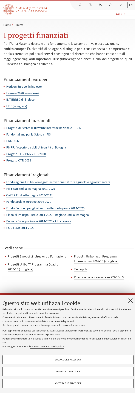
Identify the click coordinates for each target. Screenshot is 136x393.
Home (7, 25)
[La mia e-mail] (121, 5)
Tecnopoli (80, 269)
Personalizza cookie (68, 371)
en (131, 5)
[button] (91, 14)
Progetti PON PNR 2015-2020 (26, 154)
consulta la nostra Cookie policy (47, 346)
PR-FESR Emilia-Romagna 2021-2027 (30, 189)
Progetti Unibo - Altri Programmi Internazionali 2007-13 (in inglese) (96, 259)
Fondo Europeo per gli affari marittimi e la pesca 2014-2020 (45, 208)
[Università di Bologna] (25, 9)
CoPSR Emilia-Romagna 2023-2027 (29, 195)
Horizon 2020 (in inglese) (22, 93)
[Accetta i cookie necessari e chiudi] (130, 300)
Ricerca (19, 25)
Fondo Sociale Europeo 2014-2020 (28, 202)
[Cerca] (81, 5)
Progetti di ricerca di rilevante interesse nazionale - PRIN (43, 128)
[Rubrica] (91, 5)
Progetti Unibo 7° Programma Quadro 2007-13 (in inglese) (33, 267)
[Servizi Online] (101, 5)
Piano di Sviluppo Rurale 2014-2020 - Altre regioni (38, 221)
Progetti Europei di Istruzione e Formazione (37, 256)
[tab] (130, 5)
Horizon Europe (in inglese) (24, 86)
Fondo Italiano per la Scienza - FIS (28, 134)
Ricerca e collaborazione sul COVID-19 (99, 277)
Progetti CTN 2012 (18, 160)
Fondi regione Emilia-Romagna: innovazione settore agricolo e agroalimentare (58, 182)
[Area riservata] (111, 5)
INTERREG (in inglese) (21, 99)
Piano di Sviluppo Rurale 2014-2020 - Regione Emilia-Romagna (47, 215)
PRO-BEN (12, 141)
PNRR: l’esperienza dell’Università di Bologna (36, 147)
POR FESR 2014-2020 (20, 228)
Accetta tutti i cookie (68, 383)
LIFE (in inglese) (16, 106)
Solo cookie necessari (68, 360)
